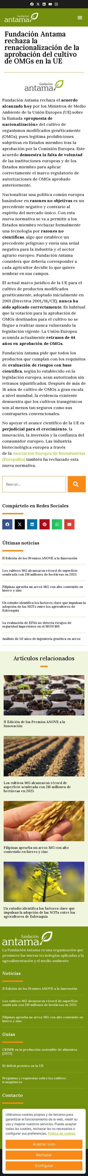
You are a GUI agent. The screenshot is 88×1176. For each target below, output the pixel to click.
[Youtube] (50, 4)
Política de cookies (61, 1133)
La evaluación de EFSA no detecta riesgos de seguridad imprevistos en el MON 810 (36, 625)
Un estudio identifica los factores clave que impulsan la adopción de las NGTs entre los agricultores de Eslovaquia (44, 606)
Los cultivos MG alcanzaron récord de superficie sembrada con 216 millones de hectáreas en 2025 (40, 572)
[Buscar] (77, 484)
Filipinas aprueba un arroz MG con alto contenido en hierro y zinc (42, 589)
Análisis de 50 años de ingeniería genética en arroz (41, 639)
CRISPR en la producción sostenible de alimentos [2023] (39, 1051)
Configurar (44, 1165)
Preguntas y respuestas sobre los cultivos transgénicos (34, 1080)
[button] (79, 17)
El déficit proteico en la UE (23, 1066)
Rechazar (44, 1155)
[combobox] (34, 484)
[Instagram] (56, 4)
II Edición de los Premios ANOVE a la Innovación (39, 558)
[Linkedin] (44, 4)
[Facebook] (32, 4)
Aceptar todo (44, 1144)
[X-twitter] (38, 4)
